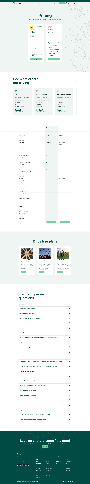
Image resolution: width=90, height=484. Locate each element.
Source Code (68, 466)
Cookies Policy (29, 481)
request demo (69, 3)
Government (47, 466)
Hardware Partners (59, 459)
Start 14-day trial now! (36, 59)
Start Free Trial (62, 3)
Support (67, 463)
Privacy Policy (24, 481)
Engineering (47, 463)
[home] (17, 3)
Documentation (68, 461)
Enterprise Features (39, 472)
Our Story (57, 456)
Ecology (47, 459)
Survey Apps (68, 475)
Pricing (36, 3)
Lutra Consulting (19, 481)
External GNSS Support (39, 463)
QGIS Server (37, 475)
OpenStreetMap (24, 461)
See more (23, 271)
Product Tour (38, 456)
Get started (51, 221)
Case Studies (68, 456)
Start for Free (45, 446)
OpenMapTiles (29, 461)
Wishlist (67, 472)
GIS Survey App (48, 475)
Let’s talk (65, 221)
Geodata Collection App (49, 472)
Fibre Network (48, 456)
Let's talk (53, 59)
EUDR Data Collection (49, 468)
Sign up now (60, 271)
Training (67, 459)
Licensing (33, 481)
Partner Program (58, 461)
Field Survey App (48, 470)
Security (37, 481)
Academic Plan (38, 477)
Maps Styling (38, 468)
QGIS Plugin (37, 459)
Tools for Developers (39, 466)
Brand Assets (68, 468)
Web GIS (37, 461)
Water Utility (47, 461)
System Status (68, 470)
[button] (25, 3)
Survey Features (38, 470)
